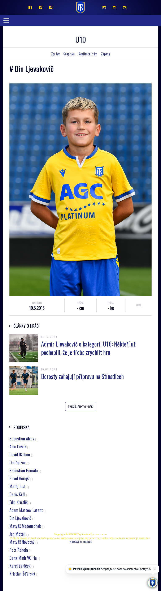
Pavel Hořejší (21, 478)
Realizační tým (87, 53)
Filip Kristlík (20, 502)
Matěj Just (19, 486)
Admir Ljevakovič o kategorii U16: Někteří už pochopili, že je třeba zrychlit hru (88, 348)
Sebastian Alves (23, 438)
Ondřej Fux (19, 462)
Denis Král (19, 494)
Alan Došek (19, 446)
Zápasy (105, 53)
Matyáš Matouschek (26, 526)
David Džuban (21, 454)
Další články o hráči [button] (80, 406)
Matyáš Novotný (23, 542)
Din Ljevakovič (21, 518)
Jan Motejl (19, 534)
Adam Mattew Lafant (27, 510)
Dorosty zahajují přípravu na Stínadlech (82, 376)
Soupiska (69, 53)
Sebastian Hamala (25, 470)
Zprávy (55, 53)
